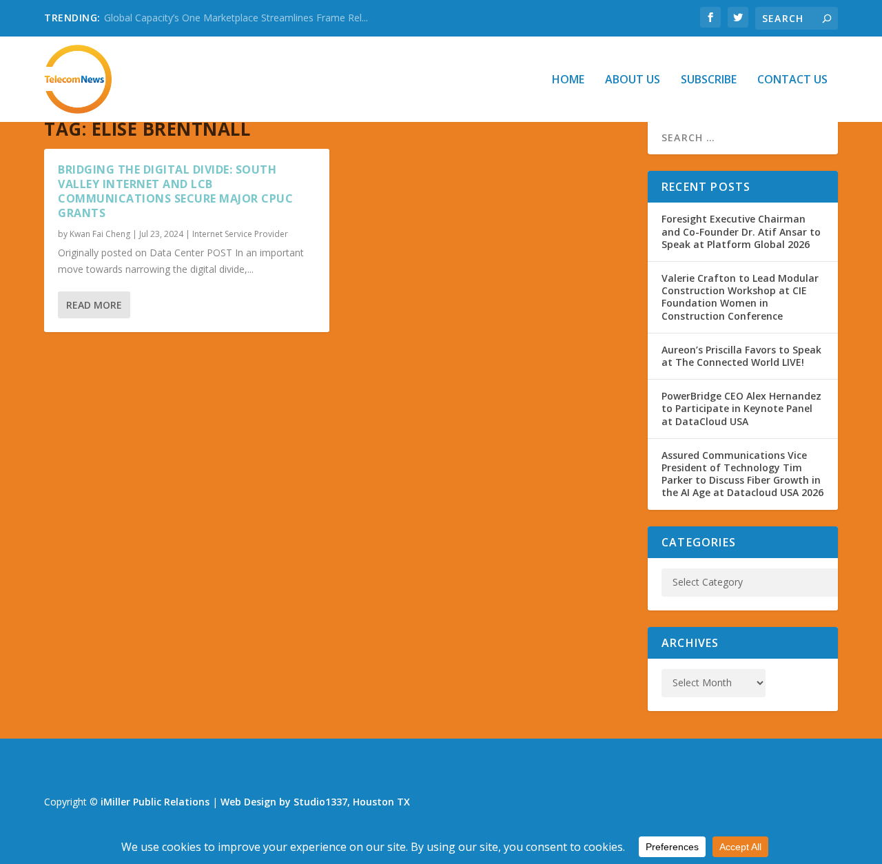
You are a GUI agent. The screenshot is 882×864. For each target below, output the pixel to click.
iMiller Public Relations (155, 801)
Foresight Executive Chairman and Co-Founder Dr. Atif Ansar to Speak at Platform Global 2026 (741, 231)
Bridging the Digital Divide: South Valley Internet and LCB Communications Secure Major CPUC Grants (175, 191)
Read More (94, 304)
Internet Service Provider (240, 234)
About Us (632, 80)
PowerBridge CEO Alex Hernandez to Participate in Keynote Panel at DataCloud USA (741, 408)
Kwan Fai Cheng (100, 234)
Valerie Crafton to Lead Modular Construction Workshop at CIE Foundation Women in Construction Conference (740, 296)
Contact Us (792, 80)
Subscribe (709, 80)
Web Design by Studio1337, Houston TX (315, 801)
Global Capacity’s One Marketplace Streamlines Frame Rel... (236, 17)
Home (568, 80)
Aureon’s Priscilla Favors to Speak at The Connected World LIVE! (741, 356)
